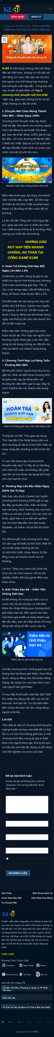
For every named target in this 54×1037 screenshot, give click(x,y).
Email (9, 832)
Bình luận (11, 793)
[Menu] (50, 8)
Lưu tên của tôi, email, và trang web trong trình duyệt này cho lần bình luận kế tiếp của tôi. (26, 863)
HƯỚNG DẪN (23, 26)
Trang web (11, 845)
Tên (8, 818)
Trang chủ (9, 26)
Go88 (4, 954)
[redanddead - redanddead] (12, 9)
